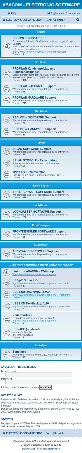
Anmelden (8, 367)
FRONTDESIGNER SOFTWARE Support (39, 231)
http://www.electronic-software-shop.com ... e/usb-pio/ (41, 283)
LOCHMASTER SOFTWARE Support (36, 211)
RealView (41, 111)
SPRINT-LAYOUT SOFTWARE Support (38, 191)
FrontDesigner (41, 225)
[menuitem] (11, 13)
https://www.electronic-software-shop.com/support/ (39, 51)
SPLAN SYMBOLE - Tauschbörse (34, 160)
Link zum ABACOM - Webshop (33, 271)
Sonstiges (41, 345)
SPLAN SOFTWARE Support (31, 148)
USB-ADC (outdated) (26, 329)
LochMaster (41, 205)
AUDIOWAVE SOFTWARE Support (35, 251)
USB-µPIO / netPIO (25, 280)
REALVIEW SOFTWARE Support (34, 117)
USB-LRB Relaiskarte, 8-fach (31, 292)
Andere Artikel (22, 315)
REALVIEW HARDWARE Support (34, 129)
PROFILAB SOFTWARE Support (34, 86)
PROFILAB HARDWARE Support (34, 97)
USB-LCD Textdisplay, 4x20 (30, 303)
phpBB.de (56, 445)
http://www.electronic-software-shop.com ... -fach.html (41, 295)
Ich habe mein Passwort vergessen (20, 387)
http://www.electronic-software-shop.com (34, 274)
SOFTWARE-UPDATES (27, 38)
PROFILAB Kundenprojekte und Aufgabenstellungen (33, 70)
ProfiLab (41, 62)
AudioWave (41, 245)
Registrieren (27, 367)
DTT (37, 426)
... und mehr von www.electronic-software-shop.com (41, 265)
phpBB (29, 441)
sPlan (41, 142)
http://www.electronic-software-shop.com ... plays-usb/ (41, 306)
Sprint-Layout (41, 185)
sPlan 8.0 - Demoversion (28, 172)
